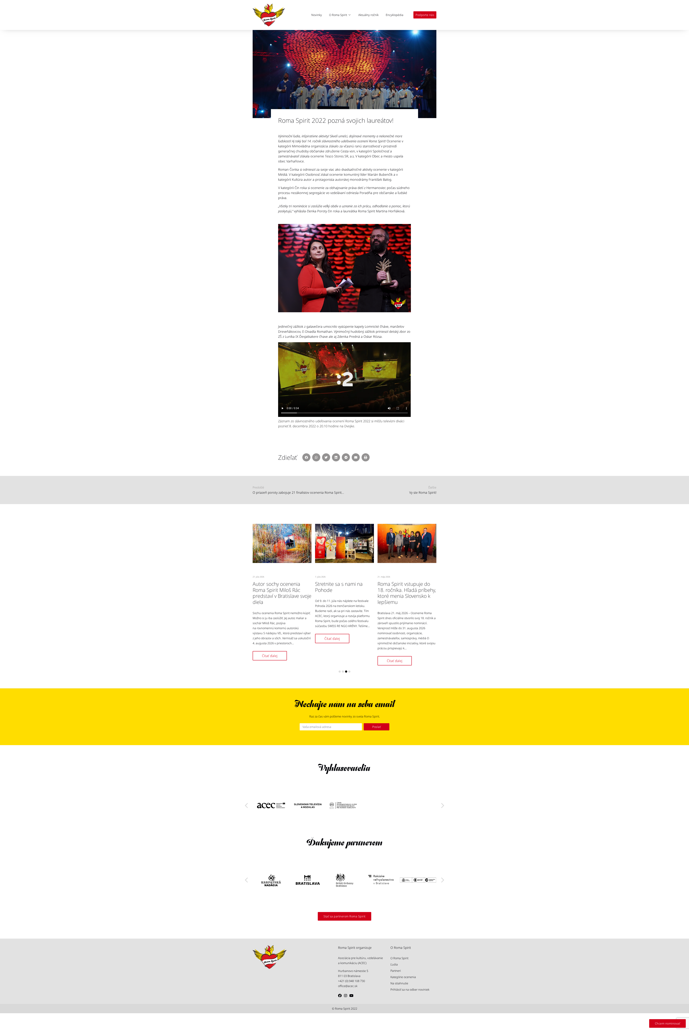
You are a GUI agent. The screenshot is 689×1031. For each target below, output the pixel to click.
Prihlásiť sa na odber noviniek (409, 990)
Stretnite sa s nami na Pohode (339, 586)
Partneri (395, 971)
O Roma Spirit (399, 958)
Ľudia (394, 964)
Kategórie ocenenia (403, 977)
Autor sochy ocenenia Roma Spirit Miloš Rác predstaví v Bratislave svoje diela (282, 592)
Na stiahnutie (399, 983)
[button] (340, 15)
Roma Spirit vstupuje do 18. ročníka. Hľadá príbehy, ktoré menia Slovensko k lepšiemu (407, 592)
